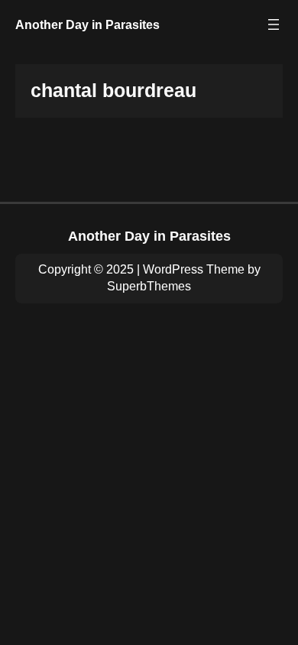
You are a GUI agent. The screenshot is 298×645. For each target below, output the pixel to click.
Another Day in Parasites (87, 24)
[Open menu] (273, 24)
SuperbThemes (149, 286)
